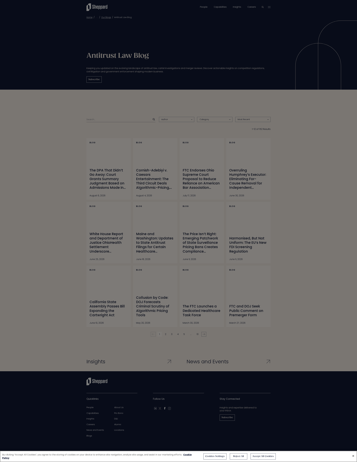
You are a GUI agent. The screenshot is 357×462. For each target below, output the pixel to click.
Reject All (238, 456)
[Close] (353, 456)
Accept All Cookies (263, 456)
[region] (178, 456)
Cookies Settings (215, 456)
